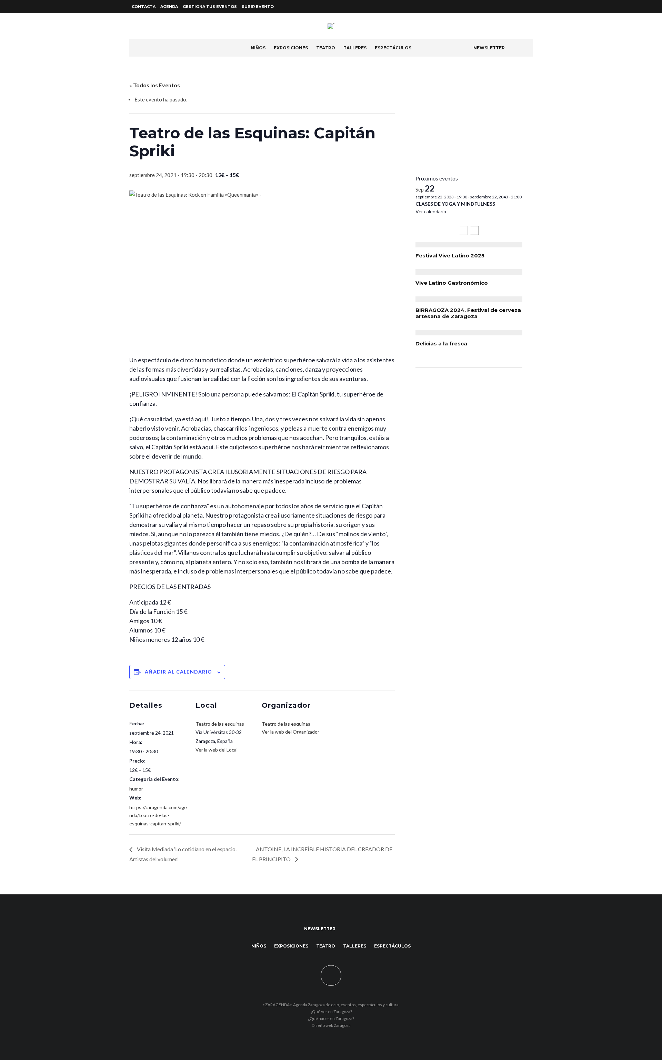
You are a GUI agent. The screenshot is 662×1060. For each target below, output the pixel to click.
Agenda (169, 6)
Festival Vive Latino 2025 (449, 256)
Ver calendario (430, 211)
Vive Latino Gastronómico (451, 283)
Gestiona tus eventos (210, 6)
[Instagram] (528, 6)
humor (136, 789)
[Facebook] (512, 6)
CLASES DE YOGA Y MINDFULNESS (455, 204)
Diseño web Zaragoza (331, 1025)
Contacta (144, 6)
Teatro (325, 47)
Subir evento (258, 6)
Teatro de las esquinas (219, 724)
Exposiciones (291, 47)
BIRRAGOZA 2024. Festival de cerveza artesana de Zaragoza (468, 313)
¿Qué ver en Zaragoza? (331, 1011)
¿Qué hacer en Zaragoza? (331, 1018)
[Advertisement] (468, 120)
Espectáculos (393, 47)
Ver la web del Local (216, 750)
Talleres (355, 47)
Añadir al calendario (178, 672)
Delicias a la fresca (441, 344)
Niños (258, 47)
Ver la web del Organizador (290, 732)
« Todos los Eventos (154, 85)
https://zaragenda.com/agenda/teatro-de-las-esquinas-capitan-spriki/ (158, 815)
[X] (520, 6)
